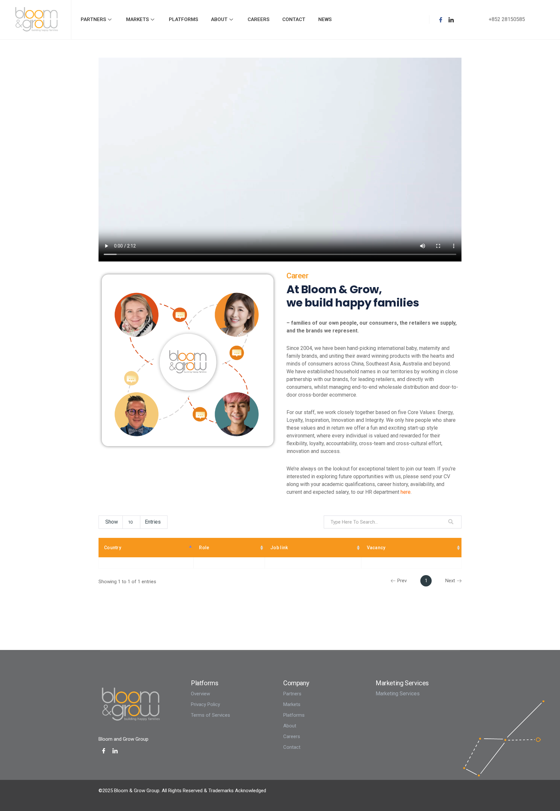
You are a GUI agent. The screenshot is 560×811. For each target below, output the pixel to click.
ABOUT (219, 19)
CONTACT (293, 19)
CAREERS (258, 19)
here (406, 492)
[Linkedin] (451, 19)
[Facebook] (440, 19)
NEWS (325, 19)
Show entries (133, 522)
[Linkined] (115, 751)
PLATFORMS (183, 19)
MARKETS (137, 19)
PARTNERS (93, 19)
